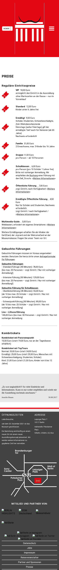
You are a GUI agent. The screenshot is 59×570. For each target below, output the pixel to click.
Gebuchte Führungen (12, 264)
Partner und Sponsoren (29, 562)
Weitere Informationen (44, 178)
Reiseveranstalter (30, 557)
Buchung (34, 175)
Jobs (29, 548)
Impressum (29, 552)
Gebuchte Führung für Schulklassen (20, 288)
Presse (29, 567)
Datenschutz (29, 543)
